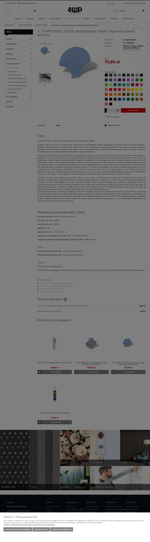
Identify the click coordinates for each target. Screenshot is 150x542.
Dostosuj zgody (41, 529)
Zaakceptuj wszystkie (61, 529)
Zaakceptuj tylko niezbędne (17, 529)
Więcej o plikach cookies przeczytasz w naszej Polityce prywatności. (29, 525)
